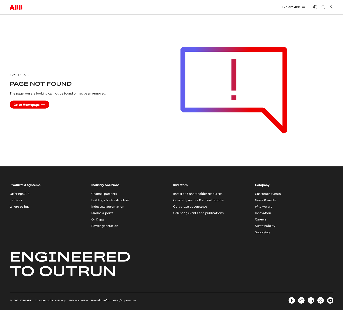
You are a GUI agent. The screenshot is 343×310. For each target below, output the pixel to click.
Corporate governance (190, 206)
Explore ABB (291, 7)
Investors (180, 185)
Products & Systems (25, 185)
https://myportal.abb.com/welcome (331, 7)
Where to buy (19, 206)
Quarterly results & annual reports (198, 200)
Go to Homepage (27, 105)
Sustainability (265, 226)
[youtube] (330, 300)
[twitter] (320, 300)
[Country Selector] (315, 7)
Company (262, 185)
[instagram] (301, 300)
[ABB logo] (16, 7)
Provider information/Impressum (113, 300)
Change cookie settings (50, 300)
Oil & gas (97, 219)
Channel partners (104, 194)
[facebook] (292, 300)
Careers (261, 219)
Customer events (268, 194)
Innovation (263, 213)
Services (16, 200)
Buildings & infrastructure (110, 200)
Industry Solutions (105, 185)
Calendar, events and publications (198, 213)
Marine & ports (102, 213)
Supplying (262, 232)
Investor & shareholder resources (197, 194)
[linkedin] (311, 300)
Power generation (104, 226)
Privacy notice (78, 300)
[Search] (323, 7)
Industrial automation (107, 206)
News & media (265, 200)
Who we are (263, 206)
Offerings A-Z (20, 194)
